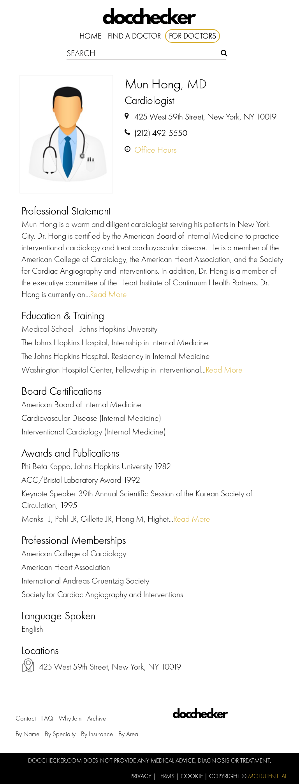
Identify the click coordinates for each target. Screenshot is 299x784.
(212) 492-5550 (160, 133)
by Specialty (60, 734)
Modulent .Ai (267, 776)
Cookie (192, 776)
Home (90, 36)
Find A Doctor (134, 36)
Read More (108, 294)
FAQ (47, 718)
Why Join (70, 718)
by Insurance (97, 734)
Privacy (141, 776)
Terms (167, 776)
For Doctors (192, 36)
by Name (27, 734)
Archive (96, 718)
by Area (128, 734)
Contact (26, 718)
